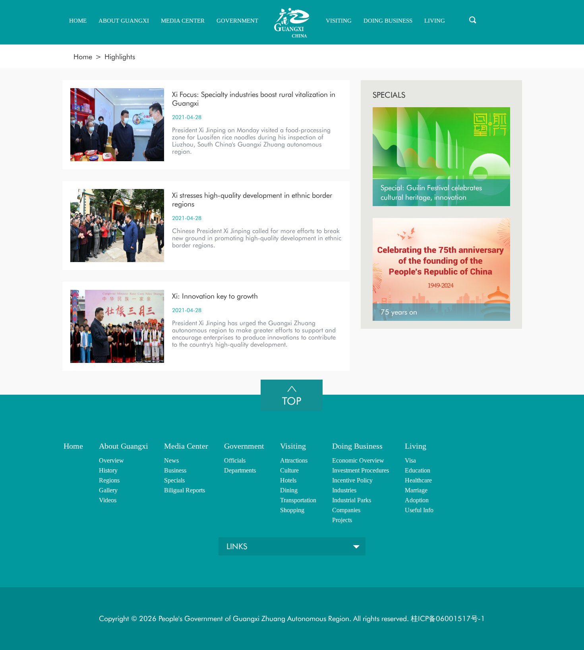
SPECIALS (389, 95)
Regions (109, 480)
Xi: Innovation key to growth (215, 296)
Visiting (293, 446)
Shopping (292, 510)
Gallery (108, 490)
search (473, 20)
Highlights (119, 56)
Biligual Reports (184, 490)
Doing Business (357, 446)
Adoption (417, 500)
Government (244, 446)
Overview (111, 460)
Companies (346, 510)
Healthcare (418, 480)
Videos (107, 500)
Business (175, 470)
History (108, 470)
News (171, 460)
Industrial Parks (351, 500)
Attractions (293, 460)
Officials (235, 460)
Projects (342, 520)
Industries (344, 490)
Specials (174, 480)
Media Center (186, 446)
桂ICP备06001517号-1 (447, 618)
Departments (240, 470)
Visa (410, 460)
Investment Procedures (360, 470)
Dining (289, 490)
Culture (289, 470)
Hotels (288, 480)
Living (415, 446)
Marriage (416, 490)
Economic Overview (358, 460)
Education (417, 470)
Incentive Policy (352, 480)
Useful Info (419, 510)
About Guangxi (123, 446)
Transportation (298, 500)
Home (82, 56)
